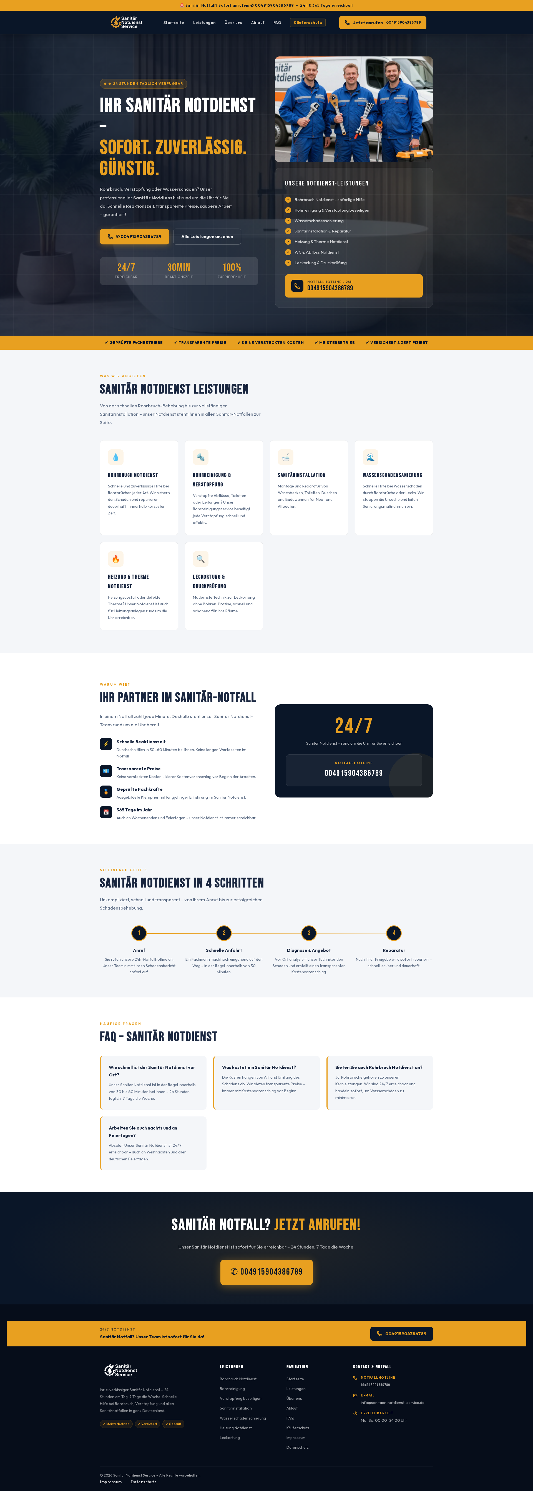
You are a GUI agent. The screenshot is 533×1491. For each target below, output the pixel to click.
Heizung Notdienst (236, 1427)
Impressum (295, 1437)
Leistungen (204, 22)
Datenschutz (297, 1447)
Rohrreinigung (232, 1388)
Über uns (233, 22)
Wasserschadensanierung (243, 1418)
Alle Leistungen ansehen (207, 236)
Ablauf (258, 22)
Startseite (174, 22)
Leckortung (230, 1437)
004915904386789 (330, 288)
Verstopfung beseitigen (241, 1398)
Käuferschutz (308, 22)
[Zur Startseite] (153, 1372)
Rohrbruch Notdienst (238, 1378)
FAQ (277, 22)
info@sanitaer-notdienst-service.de (392, 1402)
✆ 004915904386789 (272, 5)
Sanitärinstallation (236, 1408)
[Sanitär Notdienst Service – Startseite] (128, 22)
